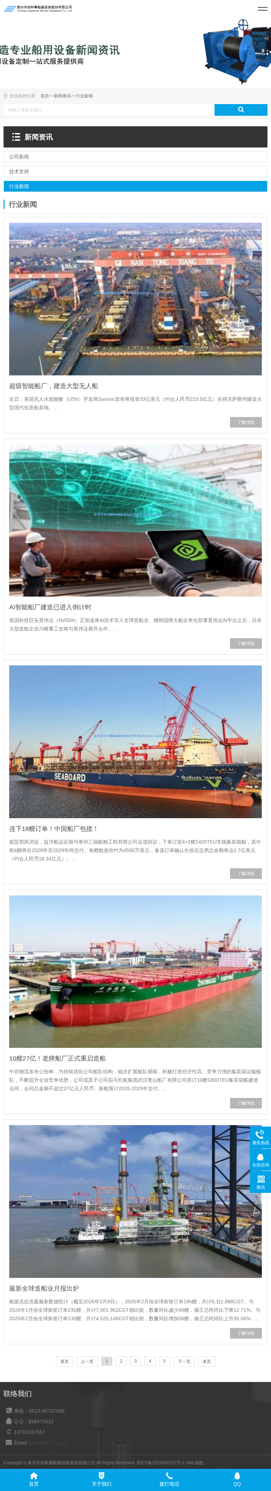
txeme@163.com (48, 1442)
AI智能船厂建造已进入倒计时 (50, 607)
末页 (207, 1361)
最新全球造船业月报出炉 (44, 1288)
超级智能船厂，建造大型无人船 (53, 386)
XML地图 (194, 1462)
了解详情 (245, 422)
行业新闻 (84, 95)
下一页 (184, 1361)
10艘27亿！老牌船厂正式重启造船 (57, 1058)
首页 (45, 95)
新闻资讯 (62, 95)
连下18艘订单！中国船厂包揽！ (54, 828)
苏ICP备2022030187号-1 (161, 1462)
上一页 (87, 1361)
